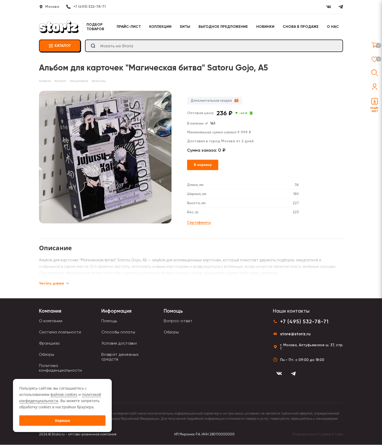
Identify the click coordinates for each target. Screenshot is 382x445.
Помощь (109, 320)
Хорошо (62, 420)
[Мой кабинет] (374, 86)
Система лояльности (60, 332)
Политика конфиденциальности (60, 368)
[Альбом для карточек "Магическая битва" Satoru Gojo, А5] (105, 157)
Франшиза (49, 343)
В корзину (203, 165)
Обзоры (46, 354)
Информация (116, 311)
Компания (50, 311)
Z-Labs (337, 434)
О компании (50, 320)
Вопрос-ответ (178, 320)
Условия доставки (119, 343)
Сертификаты (199, 222)
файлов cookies (63, 394)
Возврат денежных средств (120, 357)
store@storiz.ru (295, 333)
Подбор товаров (95, 26)
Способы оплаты (118, 332)
